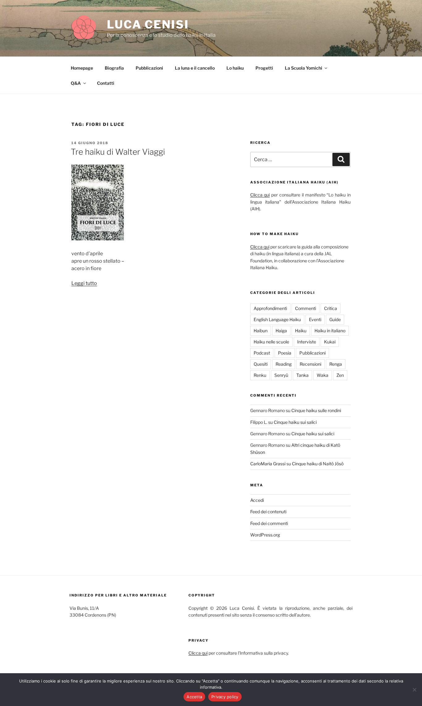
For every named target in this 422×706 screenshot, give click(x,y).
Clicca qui (260, 194)
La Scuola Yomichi (303, 68)
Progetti (264, 68)
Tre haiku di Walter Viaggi (118, 152)
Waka (322, 375)
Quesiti (261, 364)
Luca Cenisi (148, 24)
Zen (340, 375)
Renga (335, 364)
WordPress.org (265, 534)
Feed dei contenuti (268, 511)
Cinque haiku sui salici (295, 422)
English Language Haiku (277, 319)
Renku (260, 375)
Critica (330, 308)
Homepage (82, 68)
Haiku (300, 330)
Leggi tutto (84, 283)
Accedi (257, 500)
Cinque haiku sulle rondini (316, 410)
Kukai (329, 341)
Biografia (114, 68)
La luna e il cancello (195, 68)
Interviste (306, 341)
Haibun (261, 330)
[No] (414, 690)
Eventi (315, 319)
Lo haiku (235, 68)
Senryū (281, 375)
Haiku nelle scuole (271, 341)
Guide (335, 319)
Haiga (281, 330)
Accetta (194, 696)
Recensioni (310, 364)
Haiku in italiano (329, 330)
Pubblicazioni (149, 68)
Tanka (302, 375)
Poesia (284, 352)
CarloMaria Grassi (267, 463)
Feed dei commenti (269, 523)
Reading (284, 364)
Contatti (105, 83)
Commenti (305, 308)
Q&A (76, 83)
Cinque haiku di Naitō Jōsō (318, 463)
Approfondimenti (270, 308)
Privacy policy (224, 696)
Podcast (262, 352)
